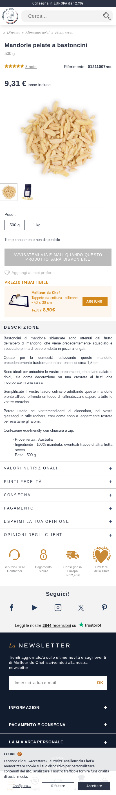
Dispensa (13, 32)
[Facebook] (11, 608)
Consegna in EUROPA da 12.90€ (58, 3)
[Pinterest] (104, 608)
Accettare (94, 786)
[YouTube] (34, 608)
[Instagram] (58, 608)
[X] (81, 608)
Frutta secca (64, 32)
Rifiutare (58, 786)
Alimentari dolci (38, 32)
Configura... (22, 786)
